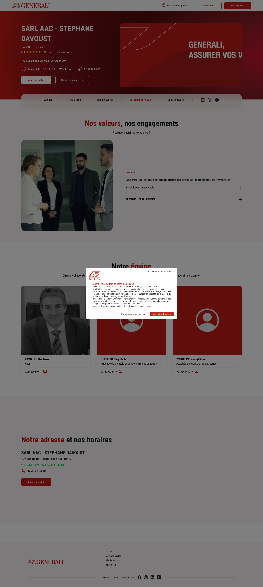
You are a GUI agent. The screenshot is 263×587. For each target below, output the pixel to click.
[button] (134, 306)
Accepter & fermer (162, 314)
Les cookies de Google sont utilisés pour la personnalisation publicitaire (127, 294)
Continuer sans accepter (160, 271)
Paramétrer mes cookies (133, 314)
